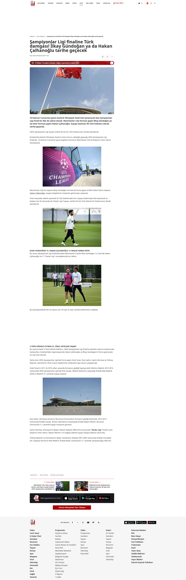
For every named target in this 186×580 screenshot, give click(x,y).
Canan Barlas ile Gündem (65, 545)
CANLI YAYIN (119, 3)
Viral (32, 559)
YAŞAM (67, 3)
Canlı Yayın (34, 533)
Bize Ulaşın (136, 536)
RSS (132, 533)
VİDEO (98, 3)
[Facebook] (72, 522)
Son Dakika (35, 545)
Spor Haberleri (41, 36)
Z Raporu (59, 574)
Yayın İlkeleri (137, 559)
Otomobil (34, 565)
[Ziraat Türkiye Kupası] (147, 3)
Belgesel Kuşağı (61, 556)
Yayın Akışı (136, 550)
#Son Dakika (44, 475)
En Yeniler (110, 533)
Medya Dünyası (61, 565)
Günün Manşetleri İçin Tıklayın (72, 507)
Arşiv (133, 548)
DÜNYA (74, 3)
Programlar (60, 530)
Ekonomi (33, 542)
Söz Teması (59, 562)
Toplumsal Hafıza (62, 542)
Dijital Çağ (59, 571)
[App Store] (71, 498)
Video (32, 530)
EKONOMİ (59, 3)
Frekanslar (136, 545)
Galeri (108, 530)
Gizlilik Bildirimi (138, 553)
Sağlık (32, 574)
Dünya (32, 550)
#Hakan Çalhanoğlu (57, 475)
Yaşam (33, 548)
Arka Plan (59, 548)
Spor (32, 553)
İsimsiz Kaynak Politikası (142, 562)
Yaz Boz (58, 536)
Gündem (33, 539)
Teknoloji (34, 562)
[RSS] (99, 522)
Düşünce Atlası (61, 533)
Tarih (32, 571)
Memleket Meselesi (63, 550)
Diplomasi (59, 559)
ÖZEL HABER (89, 3)
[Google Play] (88, 498)
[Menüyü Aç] (154, 3)
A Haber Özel (35, 536)
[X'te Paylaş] (103, 57)
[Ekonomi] (130, 3)
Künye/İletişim (137, 539)
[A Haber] (32, 3)
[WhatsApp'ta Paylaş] (107, 57)
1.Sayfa (58, 577)
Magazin (33, 556)
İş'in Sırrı (58, 568)
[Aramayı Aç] (151, 3)
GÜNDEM (50, 3)
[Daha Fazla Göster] (112, 57)
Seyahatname (60, 553)
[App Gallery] (104, 498)
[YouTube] (88, 522)
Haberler (32, 36)
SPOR (81, 3)
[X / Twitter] (78, 522)
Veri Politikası (137, 542)
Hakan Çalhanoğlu (37, 193)
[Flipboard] (93, 522)
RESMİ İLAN (106, 3)
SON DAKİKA (41, 3)
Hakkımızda (136, 556)
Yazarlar (33, 577)
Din (31, 568)
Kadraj (57, 539)
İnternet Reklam (138, 530)
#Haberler (34, 475)
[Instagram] (83, 522)
